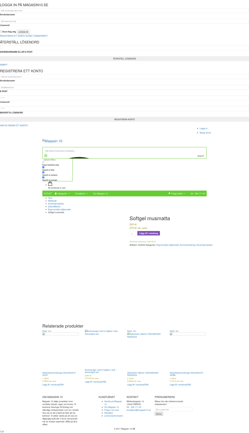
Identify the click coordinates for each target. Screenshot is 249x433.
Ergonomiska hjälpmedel (167, 244)
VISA (61, 384)
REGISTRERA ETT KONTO (12, 35)
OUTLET (48, 193)
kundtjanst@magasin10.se (139, 409)
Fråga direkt (176, 193)
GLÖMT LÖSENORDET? (37, 35)
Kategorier (62, 193)
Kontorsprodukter (205, 244)
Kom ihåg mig (9, 31)
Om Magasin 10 (100, 193)
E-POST (3, 91)
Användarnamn (7, 14)
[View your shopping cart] (50, 184)
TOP (2, 431)
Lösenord (5, 25)
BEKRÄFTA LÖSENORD (11, 112)
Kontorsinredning (188, 244)
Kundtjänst (80, 193)
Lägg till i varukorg (148, 233)
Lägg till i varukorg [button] (50, 384)
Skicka (159, 413)
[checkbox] (56, 163)
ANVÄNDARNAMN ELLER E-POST (16, 51)
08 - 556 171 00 (198, 193)
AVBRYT (4, 64)
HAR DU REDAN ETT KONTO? (14, 125)
